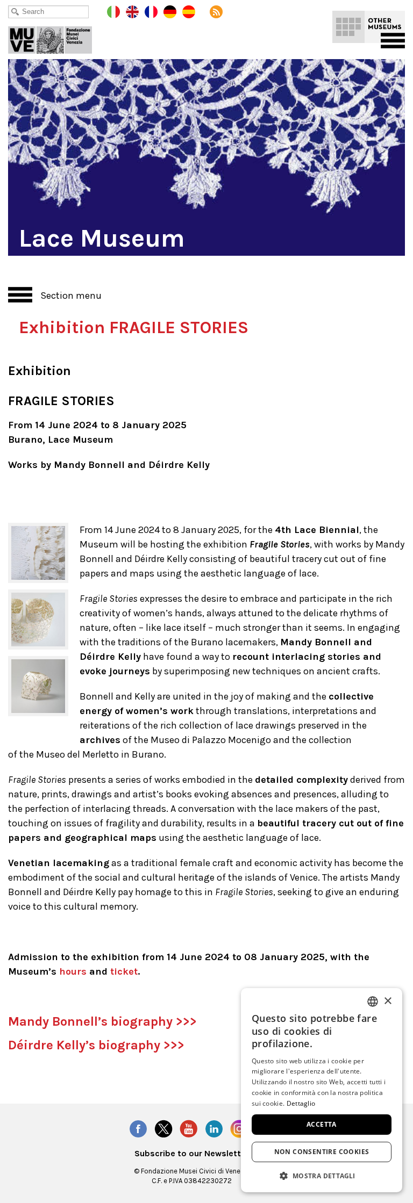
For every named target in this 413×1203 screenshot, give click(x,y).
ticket (124, 971)
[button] (321, 1175)
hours (73, 971)
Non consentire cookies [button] (321, 1151)
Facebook (138, 1129)
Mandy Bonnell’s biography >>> (102, 1021)
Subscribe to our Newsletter (191, 1153)
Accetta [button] (322, 1124)
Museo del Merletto (57, 37)
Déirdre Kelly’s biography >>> (96, 1045)
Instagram (239, 1129)
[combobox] (372, 1001)
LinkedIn (214, 1129)
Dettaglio (301, 1103)
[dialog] (321, 1090)
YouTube (189, 1129)
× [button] (387, 1001)
